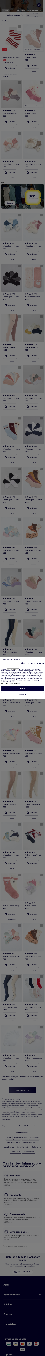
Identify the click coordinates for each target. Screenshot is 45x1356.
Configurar (22, 694)
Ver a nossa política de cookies (10, 683)
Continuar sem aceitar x (11, 659)
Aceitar (22, 688)
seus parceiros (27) (13, 669)
